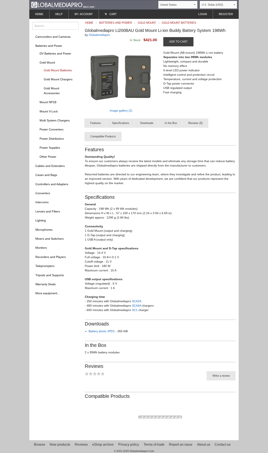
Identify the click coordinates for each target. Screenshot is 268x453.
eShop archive (103, 444)
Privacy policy (128, 444)
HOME (39, 14)
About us (203, 444)
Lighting (40, 220)
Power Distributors (52, 138)
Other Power (48, 156)
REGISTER (226, 14)
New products (60, 444)
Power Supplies (50, 147)
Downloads (146, 123)
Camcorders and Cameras (53, 36)
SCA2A (136, 301)
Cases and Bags (46, 175)
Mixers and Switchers (49, 238)
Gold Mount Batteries (58, 70)
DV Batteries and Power (55, 53)
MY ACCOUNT (84, 14)
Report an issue (180, 444)
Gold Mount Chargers (58, 79)
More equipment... (47, 293)
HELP (59, 14)
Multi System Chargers (55, 120)
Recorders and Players (50, 257)
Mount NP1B (48, 102)
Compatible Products (103, 136)
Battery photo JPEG (102, 331)
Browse (39, 444)
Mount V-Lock (49, 111)
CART (112, 14)
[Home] (62, 4)
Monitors (41, 247)
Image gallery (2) (121, 110)
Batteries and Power (48, 45)
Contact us (223, 444)
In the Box (171, 123)
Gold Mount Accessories (52, 91)
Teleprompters (44, 266)
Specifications (120, 123)
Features (95, 123)
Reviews (81, 444)
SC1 (135, 310)
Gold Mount (47, 62)
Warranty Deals (45, 284)
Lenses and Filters (47, 211)
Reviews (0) (195, 123)
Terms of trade (154, 444)
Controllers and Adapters (51, 184)
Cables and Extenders (50, 166)
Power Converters (51, 129)
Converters (42, 193)
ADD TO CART (178, 41)
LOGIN (202, 14)
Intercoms (42, 202)
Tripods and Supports (49, 275)
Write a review (221, 375)
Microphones (44, 229)
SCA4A (136, 305)
